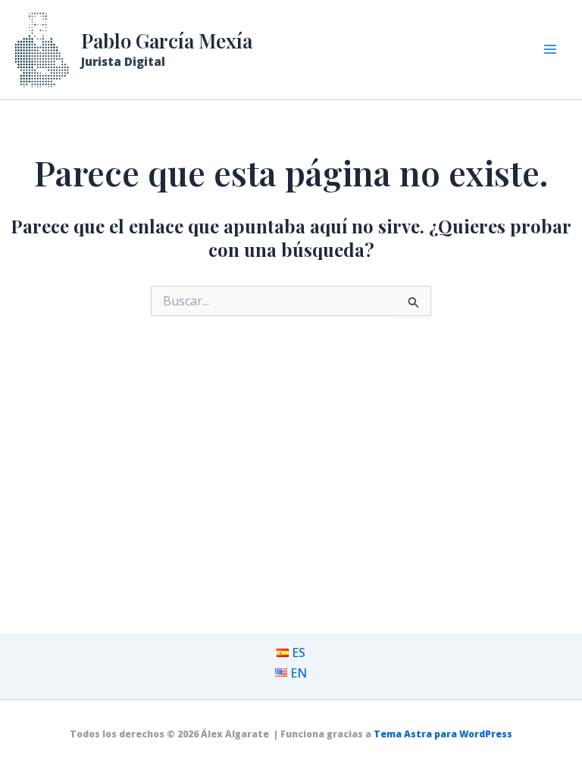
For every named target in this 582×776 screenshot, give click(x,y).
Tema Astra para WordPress (443, 734)
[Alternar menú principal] (550, 49)
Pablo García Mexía (166, 40)
